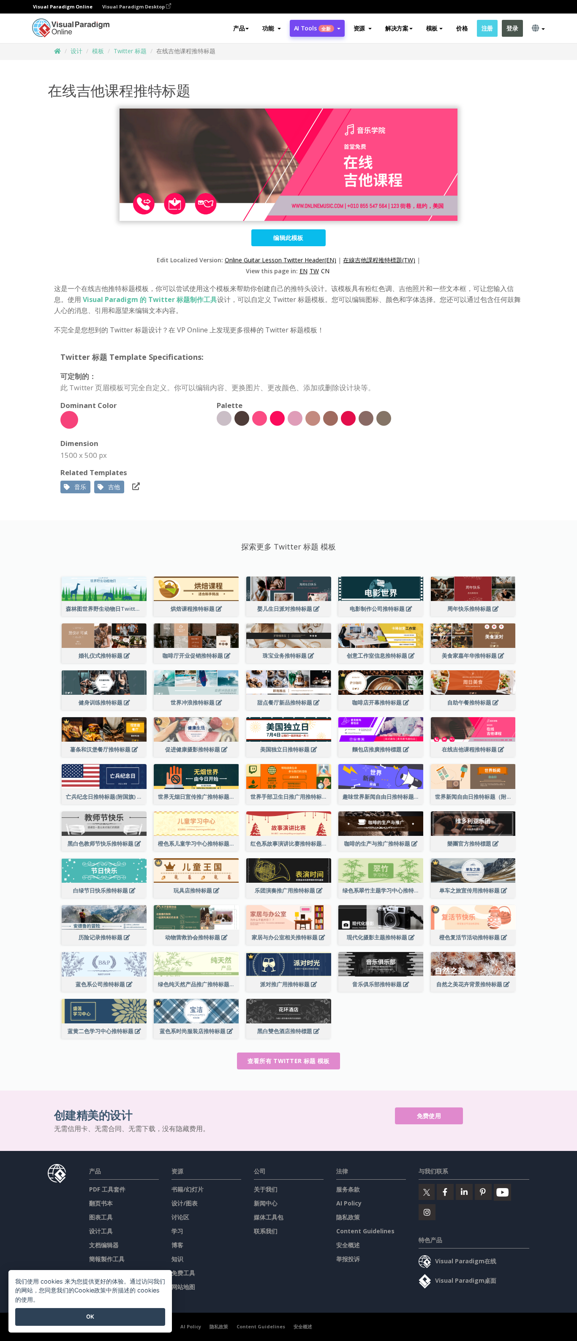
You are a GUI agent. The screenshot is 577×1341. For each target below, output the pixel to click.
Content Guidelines (365, 1231)
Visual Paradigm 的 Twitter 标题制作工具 (150, 299)
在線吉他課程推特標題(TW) (379, 260)
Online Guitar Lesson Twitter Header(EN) (280, 260)
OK (90, 1316)
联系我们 (266, 1231)
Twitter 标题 (130, 51)
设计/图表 (184, 1203)
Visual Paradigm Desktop (134, 6)
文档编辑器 (104, 1245)
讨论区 (180, 1217)
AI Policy (349, 1203)
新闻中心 (266, 1203)
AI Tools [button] (312, 28)
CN (325, 271)
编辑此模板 (288, 238)
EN (303, 271)
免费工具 (183, 1273)
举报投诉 (348, 1259)
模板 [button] (432, 28)
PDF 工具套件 (107, 1189)
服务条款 (348, 1189)
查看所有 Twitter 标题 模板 (288, 1061)
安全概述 (348, 1245)
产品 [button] (239, 28)
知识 (177, 1259)
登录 (512, 28)
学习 (177, 1231)
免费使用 (429, 1116)
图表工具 (101, 1217)
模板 (98, 51)
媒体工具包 (268, 1217)
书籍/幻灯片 (187, 1189)
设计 (76, 51)
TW (314, 271)
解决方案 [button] (396, 28)
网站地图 (183, 1287)
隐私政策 (348, 1217)
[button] (271, 28)
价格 (462, 28)
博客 (177, 1245)
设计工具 (101, 1231)
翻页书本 (101, 1203)
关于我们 (266, 1189)
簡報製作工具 (107, 1259)
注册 (487, 28)
